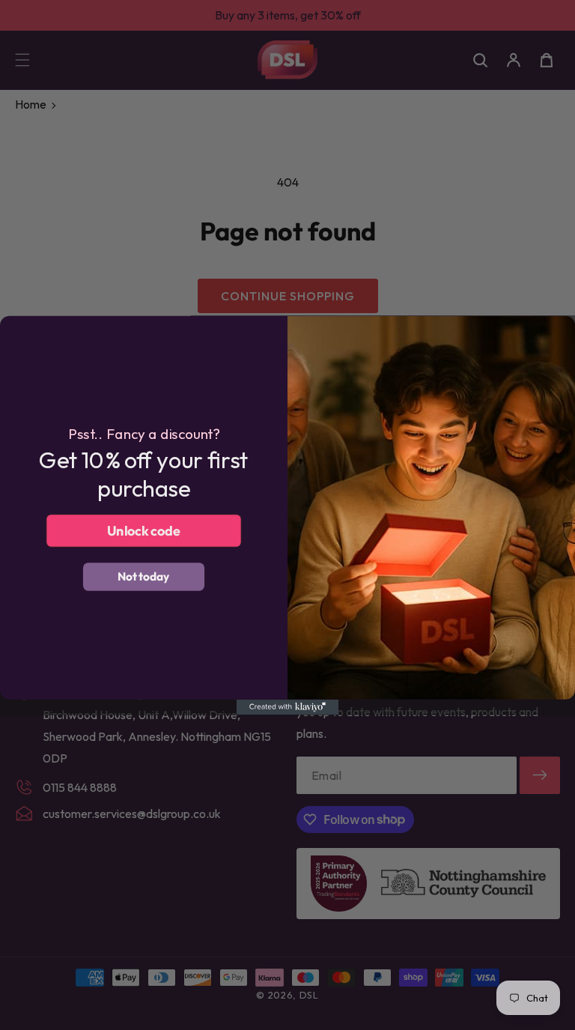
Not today (144, 576)
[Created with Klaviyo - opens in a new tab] (288, 706)
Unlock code (144, 529)
